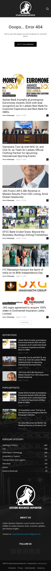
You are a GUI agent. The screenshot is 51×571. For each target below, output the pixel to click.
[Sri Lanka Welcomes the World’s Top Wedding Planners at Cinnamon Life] (9, 426)
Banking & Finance (9, 95)
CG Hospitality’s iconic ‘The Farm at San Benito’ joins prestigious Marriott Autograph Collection (32, 412)
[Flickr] (25, 551)
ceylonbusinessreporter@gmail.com (26, 534)
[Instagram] (31, 551)
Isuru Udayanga (8, 115)
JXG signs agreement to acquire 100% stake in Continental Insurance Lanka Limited (24, 310)
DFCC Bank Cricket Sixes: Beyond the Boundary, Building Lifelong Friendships (25, 233)
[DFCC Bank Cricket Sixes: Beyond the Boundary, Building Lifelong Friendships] (25, 217)
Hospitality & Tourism (10, 265)
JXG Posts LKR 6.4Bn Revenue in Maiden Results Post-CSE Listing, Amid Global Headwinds (25, 193)
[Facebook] (19, 551)
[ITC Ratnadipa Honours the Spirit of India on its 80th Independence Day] (25, 255)
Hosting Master (41, 563)
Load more (25, 322)
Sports (5, 143)
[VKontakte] (37, 551)
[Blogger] (13, 551)
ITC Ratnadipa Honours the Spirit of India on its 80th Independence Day (22, 271)
